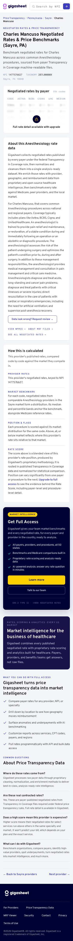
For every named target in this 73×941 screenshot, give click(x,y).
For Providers (11, 907)
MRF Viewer (10, 915)
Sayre (48, 18)
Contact (46, 915)
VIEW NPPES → (17, 328)
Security (29, 915)
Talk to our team (36, 590)
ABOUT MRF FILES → (40, 328)
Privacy (62, 915)
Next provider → (59, 874)
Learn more (36, 580)
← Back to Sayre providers (20, 874)
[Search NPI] (66, 6)
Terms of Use (11, 923)
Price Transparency (14, 18)
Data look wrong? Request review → (32, 319)
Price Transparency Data (40, 907)
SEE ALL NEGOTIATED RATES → (27, 334)
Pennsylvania (34, 18)
